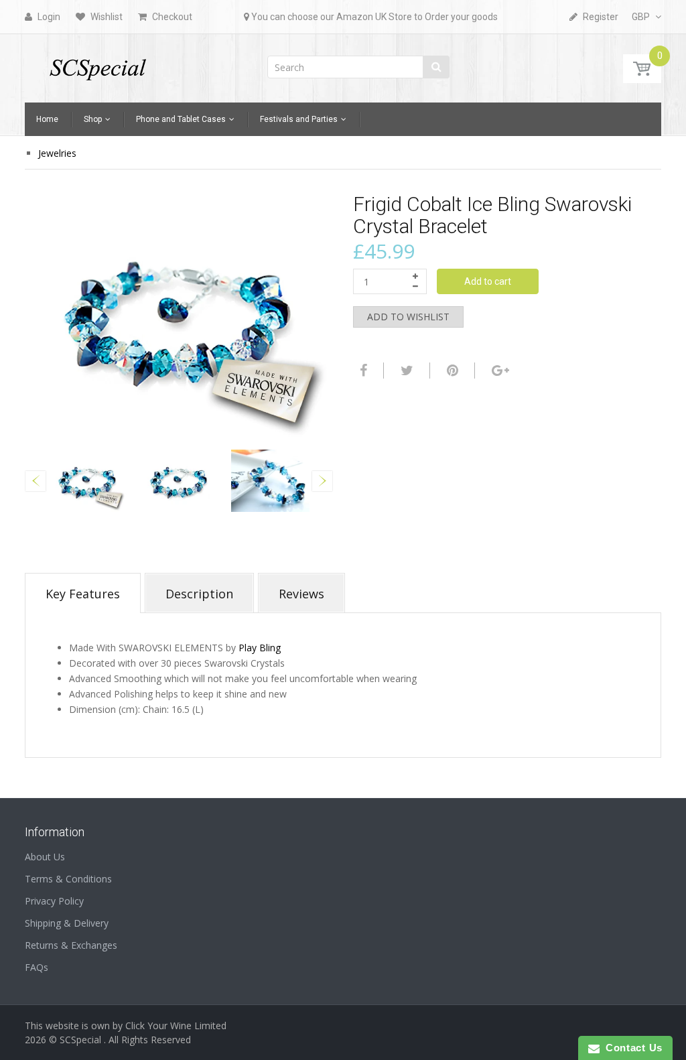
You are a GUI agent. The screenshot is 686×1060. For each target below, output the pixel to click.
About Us (45, 856)
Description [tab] (199, 594)
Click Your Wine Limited (175, 1025)
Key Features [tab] (83, 594)
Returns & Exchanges (71, 945)
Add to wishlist (408, 316)
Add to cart (487, 281)
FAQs (36, 967)
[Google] (498, 370)
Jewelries (57, 153)
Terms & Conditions (68, 878)
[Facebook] (361, 370)
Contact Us (631, 1047)
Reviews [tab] (301, 594)
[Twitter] (405, 370)
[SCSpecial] (97, 64)
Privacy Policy (54, 901)
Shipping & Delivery (67, 923)
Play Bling (259, 647)
